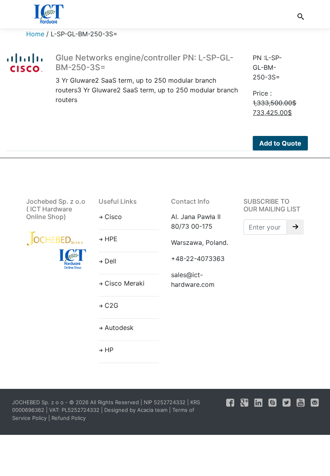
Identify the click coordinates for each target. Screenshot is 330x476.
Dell (110, 261)
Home (35, 34)
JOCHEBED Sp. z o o (38, 402)
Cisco (113, 217)
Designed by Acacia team (135, 410)
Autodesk (119, 328)
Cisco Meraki (124, 283)
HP (109, 350)
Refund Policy (69, 418)
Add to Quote (280, 143)
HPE (111, 239)
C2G (111, 305)
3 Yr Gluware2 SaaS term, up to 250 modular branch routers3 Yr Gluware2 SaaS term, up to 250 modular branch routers (147, 78)
